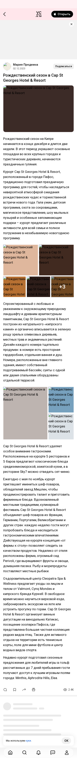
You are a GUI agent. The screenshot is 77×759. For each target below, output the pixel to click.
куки (28, 740)
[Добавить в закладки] (14, 689)
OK (66, 740)
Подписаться (63, 66)
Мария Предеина (25, 64)
